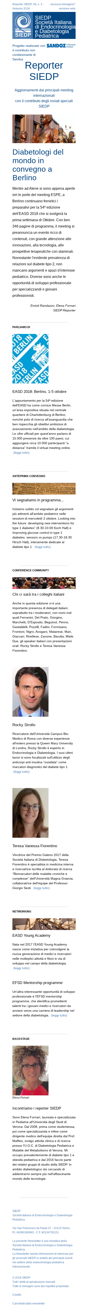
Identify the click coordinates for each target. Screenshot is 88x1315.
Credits (16, 1294)
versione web (67, 8)
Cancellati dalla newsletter (28, 1303)
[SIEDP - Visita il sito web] (22, 25)
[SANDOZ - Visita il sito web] (61, 44)
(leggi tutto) (21, 452)
